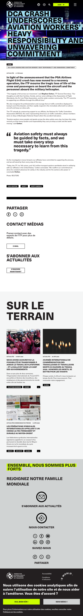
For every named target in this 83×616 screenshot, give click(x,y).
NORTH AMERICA (36, 186)
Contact (41, 519)
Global (46, 385)
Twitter (35, 536)
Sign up (41, 498)
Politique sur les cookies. (13, 612)
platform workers (14, 387)
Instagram (41, 542)
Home (10, 64)
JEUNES (26, 387)
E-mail (16, 246)
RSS (48, 542)
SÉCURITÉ (19, 451)
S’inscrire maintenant (15, 270)
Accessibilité (47, 573)
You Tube (48, 536)
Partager (17, 208)
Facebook (41, 536)
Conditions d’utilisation (46, 578)
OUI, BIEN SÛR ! (21, 601)
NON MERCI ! (62, 601)
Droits (10, 451)
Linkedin (35, 542)
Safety (24, 186)
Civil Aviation (12, 186)
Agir (59, 5)
